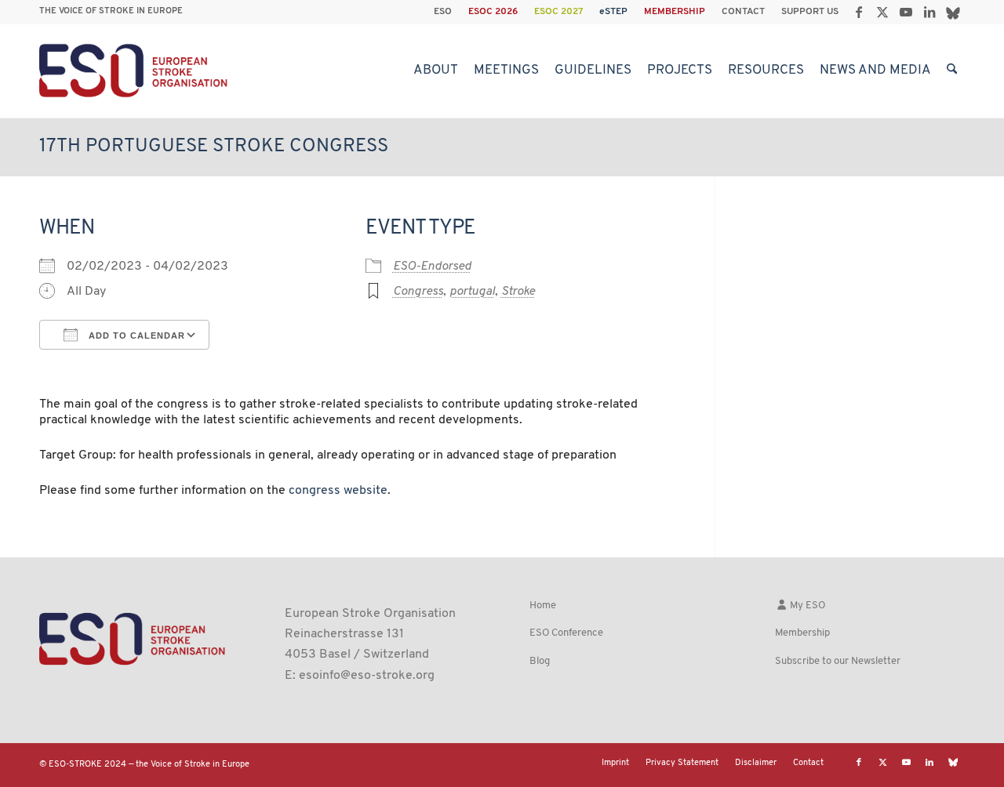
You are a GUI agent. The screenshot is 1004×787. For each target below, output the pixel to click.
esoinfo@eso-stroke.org (367, 675)
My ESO (806, 605)
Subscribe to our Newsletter (837, 661)
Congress (418, 291)
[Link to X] (882, 12)
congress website (338, 490)
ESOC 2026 (493, 11)
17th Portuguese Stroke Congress (213, 146)
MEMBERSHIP (674, 11)
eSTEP (613, 11)
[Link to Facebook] (858, 12)
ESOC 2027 (558, 11)
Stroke (518, 291)
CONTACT (743, 11)
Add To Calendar (135, 335)
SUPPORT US (809, 11)
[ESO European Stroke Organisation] (135, 71)
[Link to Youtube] (905, 12)
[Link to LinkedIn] (929, 12)
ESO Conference (566, 633)
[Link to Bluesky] (953, 12)
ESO (443, 11)
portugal (472, 291)
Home (542, 605)
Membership (802, 633)
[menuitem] (443, 12)
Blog (539, 661)
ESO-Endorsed (432, 266)
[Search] (952, 71)
